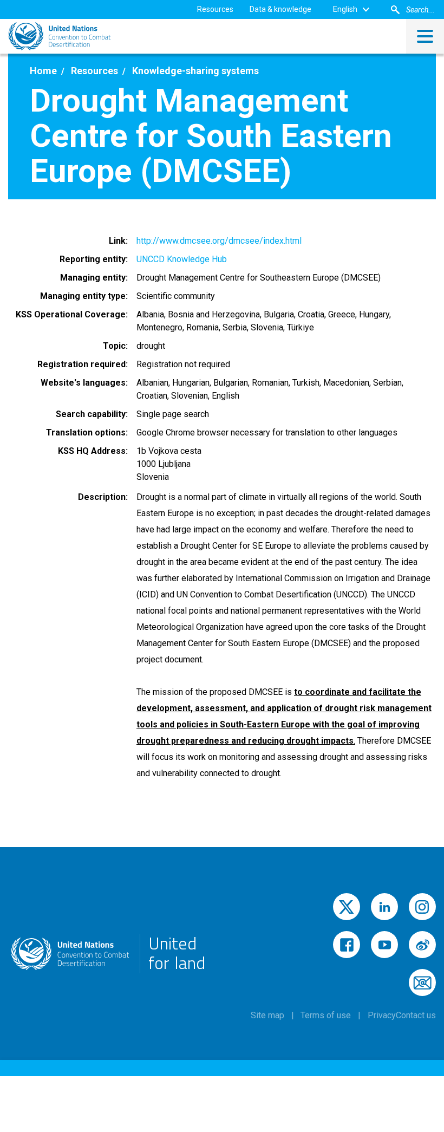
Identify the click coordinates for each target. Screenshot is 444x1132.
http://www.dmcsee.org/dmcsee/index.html (219, 241)
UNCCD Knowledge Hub (181, 259)
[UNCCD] (59, 36)
